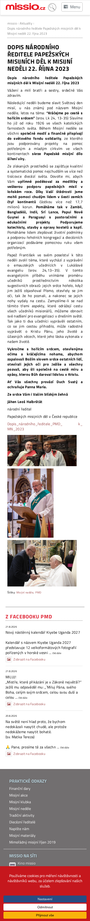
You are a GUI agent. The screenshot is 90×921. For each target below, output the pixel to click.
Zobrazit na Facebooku (29, 659)
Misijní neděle (24, 592)
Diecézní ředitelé (22, 822)
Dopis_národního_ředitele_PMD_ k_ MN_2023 (45, 426)
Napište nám (19, 828)
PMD (38, 592)
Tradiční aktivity (21, 815)
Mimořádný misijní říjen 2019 (32, 842)
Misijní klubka (20, 802)
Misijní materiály (22, 835)
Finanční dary (19, 788)
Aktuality (26, 23)
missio (12, 23)
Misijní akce (18, 795)
